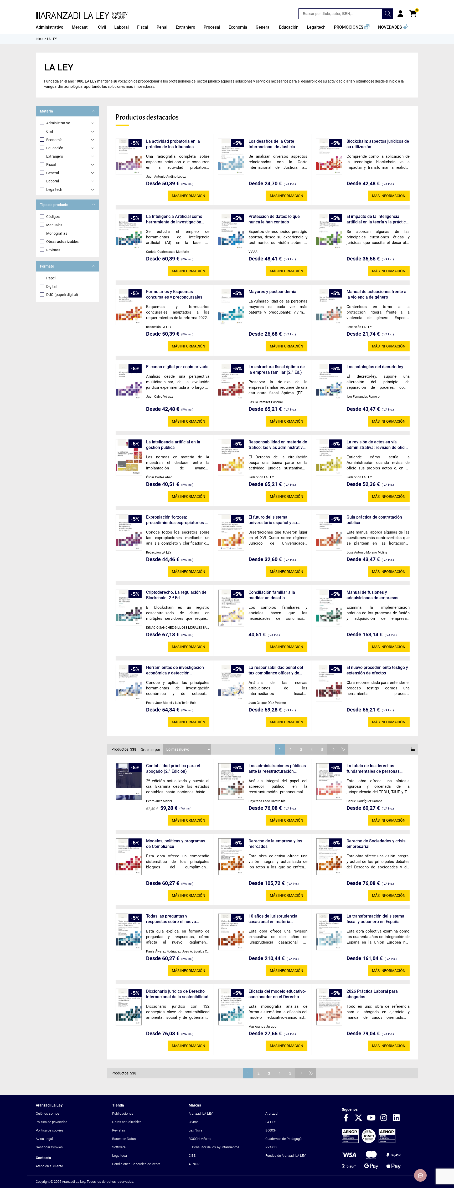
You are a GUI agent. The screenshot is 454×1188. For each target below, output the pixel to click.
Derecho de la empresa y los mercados (275, 843)
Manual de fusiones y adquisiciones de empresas (372, 595)
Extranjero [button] (185, 27)
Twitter (358, 1118)
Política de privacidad (51, 1122)
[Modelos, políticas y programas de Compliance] (129, 856)
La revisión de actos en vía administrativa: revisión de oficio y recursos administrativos (377, 444)
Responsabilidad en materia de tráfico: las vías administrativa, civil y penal (278, 444)
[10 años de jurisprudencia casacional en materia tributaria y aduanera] (231, 931)
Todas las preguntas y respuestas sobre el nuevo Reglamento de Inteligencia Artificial (172, 919)
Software (119, 1147)
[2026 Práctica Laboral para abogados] (329, 1007)
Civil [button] (102, 27)
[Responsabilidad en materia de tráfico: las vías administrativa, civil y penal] (231, 457)
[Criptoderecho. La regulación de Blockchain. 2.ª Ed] (129, 608)
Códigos (53, 216)
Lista (413, 749)
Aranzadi (271, 1113)
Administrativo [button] (49, 27)
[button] (352, 27)
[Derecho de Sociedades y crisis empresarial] (329, 856)
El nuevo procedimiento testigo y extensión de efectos (377, 670)
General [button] (263, 27)
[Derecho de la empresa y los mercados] (231, 856)
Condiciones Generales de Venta (136, 1164)
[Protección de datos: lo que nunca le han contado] (231, 232)
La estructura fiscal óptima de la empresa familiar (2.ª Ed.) (277, 369)
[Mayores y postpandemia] (231, 307)
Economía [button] (238, 27)
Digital (51, 286)
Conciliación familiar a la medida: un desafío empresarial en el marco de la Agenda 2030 (277, 595)
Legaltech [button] (316, 27)
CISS (192, 1156)
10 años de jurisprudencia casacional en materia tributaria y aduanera (273, 919)
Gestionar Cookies (49, 1147)
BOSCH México (200, 1139)
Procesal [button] (212, 27)
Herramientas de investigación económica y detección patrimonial (175, 670)
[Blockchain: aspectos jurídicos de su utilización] (329, 157)
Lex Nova (195, 1130)
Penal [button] (162, 27)
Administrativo (58, 123)
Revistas (53, 250)
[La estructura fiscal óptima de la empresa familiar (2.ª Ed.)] (231, 382)
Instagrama (384, 1118)
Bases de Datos (124, 1139)
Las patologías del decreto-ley (375, 366)
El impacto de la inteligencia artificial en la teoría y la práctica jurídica (377, 219)
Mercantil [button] (81, 27)
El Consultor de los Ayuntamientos (214, 1147)
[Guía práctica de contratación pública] (329, 532)
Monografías (56, 233)
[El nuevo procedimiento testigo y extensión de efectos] (329, 683)
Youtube (371, 1118)
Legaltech (54, 189)
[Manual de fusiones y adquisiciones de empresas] (329, 608)
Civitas (194, 1122)
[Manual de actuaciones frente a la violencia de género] (329, 307)
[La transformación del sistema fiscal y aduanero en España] (329, 931)
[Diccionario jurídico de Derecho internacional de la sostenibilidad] (129, 1007)
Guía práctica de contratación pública (374, 520)
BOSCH (270, 1130)
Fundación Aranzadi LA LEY (285, 1156)
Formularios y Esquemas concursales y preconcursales (174, 294)
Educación (54, 148)
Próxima (332, 749)
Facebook (346, 1118)
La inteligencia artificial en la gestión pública (173, 444)
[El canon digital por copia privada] (129, 382)
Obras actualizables (62, 241)
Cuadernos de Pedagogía (283, 1139)
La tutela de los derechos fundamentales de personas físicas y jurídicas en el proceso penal (376, 768)
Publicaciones (122, 1113)
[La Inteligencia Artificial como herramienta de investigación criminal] (129, 232)
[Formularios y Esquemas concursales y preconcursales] (129, 307)
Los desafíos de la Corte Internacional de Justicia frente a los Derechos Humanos (272, 144)
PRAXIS (271, 1147)
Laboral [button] (121, 27)
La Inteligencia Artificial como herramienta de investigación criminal (174, 219)
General (52, 173)
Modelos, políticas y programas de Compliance (175, 843)
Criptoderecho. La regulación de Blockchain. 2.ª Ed (176, 595)
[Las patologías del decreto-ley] (329, 382)
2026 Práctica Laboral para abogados (372, 994)
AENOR (194, 1164)
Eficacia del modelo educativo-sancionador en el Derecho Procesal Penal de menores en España (277, 994)
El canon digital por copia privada (177, 366)
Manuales (54, 225)
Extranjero (54, 156)
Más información (188, 196)
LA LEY (270, 1122)
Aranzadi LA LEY (201, 1113)
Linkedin (396, 1118)
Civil (49, 131)
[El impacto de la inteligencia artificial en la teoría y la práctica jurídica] (329, 232)
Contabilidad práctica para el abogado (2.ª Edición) (173, 768)
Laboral (52, 181)
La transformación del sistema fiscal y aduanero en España (375, 919)
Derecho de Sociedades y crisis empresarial (376, 843)
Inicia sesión (400, 13)
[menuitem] (50, 27)
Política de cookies (50, 1130)
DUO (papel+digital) (62, 295)
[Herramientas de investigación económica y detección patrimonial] (129, 683)
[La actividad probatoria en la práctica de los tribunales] (129, 157)
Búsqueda (388, 13)
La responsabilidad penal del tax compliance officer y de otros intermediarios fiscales (276, 670)
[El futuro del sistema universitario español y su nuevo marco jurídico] (231, 532)
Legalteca (119, 1156)
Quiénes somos (47, 1113)
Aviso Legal (44, 1139)
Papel (50, 278)
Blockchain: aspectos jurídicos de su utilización (378, 144)
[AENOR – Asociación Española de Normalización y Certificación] (368, 1142)
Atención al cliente (49, 1166)
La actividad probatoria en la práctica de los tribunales (173, 144)
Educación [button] (288, 27)
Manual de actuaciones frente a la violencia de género (376, 294)
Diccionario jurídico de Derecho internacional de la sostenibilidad (177, 994)
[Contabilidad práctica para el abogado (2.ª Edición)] (129, 781)
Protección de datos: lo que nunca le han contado (274, 219)
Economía (54, 140)
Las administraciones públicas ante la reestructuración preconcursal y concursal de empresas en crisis (277, 768)
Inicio (39, 39)
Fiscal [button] (142, 27)
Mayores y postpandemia (272, 291)
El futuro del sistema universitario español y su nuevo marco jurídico (273, 520)
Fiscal (51, 164)
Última (343, 749)
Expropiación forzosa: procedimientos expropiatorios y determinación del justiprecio (176, 520)
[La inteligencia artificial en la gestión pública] (129, 457)
